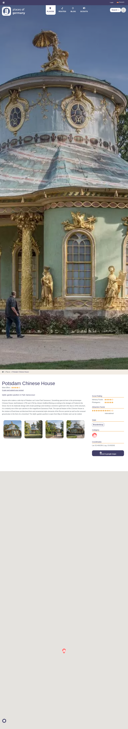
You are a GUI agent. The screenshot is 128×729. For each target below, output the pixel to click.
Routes (62, 11)
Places (50, 11)
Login (111, 2)
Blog (73, 11)
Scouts (84, 11)
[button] (64, 650)
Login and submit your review (12, 390)
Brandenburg (98, 425)
